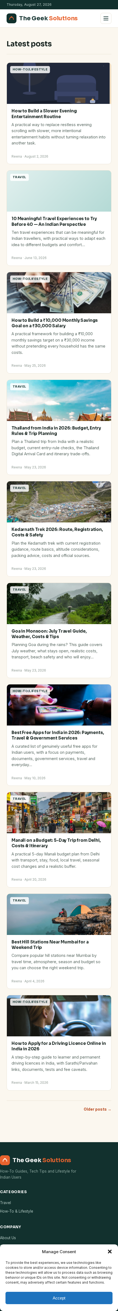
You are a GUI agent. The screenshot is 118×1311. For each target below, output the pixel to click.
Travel (5, 1203)
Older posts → (97, 1109)
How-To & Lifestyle (16, 1211)
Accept (59, 1298)
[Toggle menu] (105, 18)
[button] (110, 1251)
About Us (8, 1238)
